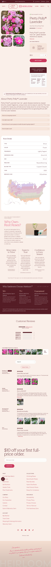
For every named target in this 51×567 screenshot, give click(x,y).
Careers (5, 503)
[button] (32, 28)
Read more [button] (19, 397)
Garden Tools (6, 487)
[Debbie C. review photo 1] (20, 381)
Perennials (6, 482)
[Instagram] (18, 530)
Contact (5, 506)
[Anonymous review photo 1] (20, 421)
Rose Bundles (31, 482)
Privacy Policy (30, 500)
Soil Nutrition (6, 484)
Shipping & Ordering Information (12, 521)
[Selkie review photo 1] (20, 402)
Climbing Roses (31, 476)
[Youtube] (25, 530)
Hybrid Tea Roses (32, 484)
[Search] (48, 6)
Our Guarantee (7, 500)
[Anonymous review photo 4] (42, 421)
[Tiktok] (33, 530)
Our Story (5, 497)
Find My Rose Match (8, 476)
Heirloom (24, 535)
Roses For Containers (33, 490)
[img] (20, 371)
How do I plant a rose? (7, 128)
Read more (32, 38)
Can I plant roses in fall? (7, 120)
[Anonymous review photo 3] (34, 421)
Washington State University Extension (39, 270)
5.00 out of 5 (29, 327)
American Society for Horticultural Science (11, 270)
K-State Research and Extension (25, 272)
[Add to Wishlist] (45, 17)
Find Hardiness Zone (33, 508)
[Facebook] (22, 530)
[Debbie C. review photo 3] (34, 381)
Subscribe (9, 466)
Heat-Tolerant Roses (32, 487)
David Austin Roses (32, 479)
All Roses (5, 479)
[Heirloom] (25, 6)
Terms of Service (31, 506)
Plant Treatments (7, 490)
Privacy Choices (31, 503)
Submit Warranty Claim (9, 508)
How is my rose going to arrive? (9, 115)
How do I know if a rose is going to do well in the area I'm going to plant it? (18, 124)
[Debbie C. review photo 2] (27, 381)
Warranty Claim (7, 524)
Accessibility (30, 497)
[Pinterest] (29, 530)
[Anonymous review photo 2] (27, 421)
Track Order (6, 518)
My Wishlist (6, 516)
